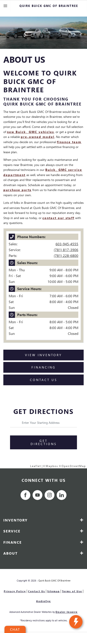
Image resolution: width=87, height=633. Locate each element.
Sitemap (53, 591)
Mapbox (52, 466)
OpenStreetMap (74, 466)
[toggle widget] (76, 622)
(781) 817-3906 (66, 249)
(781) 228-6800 (66, 255)
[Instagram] (49, 495)
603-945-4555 (67, 243)
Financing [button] (43, 367)
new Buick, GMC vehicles (30, 132)
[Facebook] (25, 495)
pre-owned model (37, 137)
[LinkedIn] (61, 495)
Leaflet (35, 466)
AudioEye (43, 601)
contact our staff (58, 218)
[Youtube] (37, 495)
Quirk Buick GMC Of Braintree (54, 580)
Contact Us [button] (43, 380)
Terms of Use (72, 591)
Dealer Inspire (67, 611)
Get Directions (44, 442)
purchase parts (17, 190)
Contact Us (36, 591)
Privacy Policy (15, 591)
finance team (69, 142)
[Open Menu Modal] (5, 5)
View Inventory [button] (43, 355)
